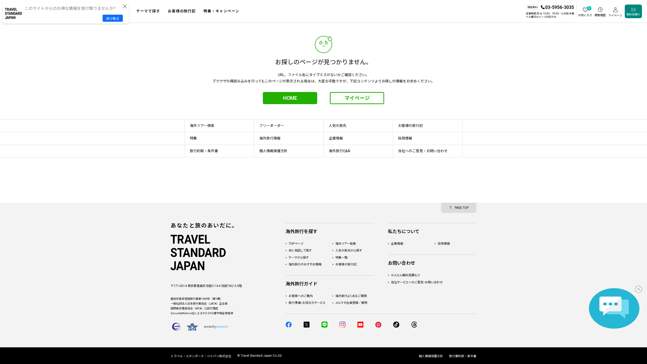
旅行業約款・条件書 (462, 356)
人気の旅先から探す (348, 250)
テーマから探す (299, 257)
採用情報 (444, 243)
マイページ (357, 98)
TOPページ (296, 243)
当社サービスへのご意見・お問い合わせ (417, 282)
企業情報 (397, 243)
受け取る (112, 18)
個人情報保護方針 (431, 356)
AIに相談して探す (300, 250)
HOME (290, 98)
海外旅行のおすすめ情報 (305, 264)
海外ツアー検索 (345, 243)
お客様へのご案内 (301, 296)
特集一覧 (341, 257)
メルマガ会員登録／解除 (351, 303)
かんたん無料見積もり (405, 275)
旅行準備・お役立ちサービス (307, 303)
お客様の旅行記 (346, 264)
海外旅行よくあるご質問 (351, 296)
